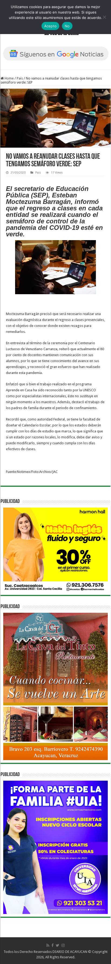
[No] (104, 17)
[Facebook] (52, 945)
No (67, 26)
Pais (20, 78)
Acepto (50, 26)
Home (9, 78)
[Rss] (48, 945)
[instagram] (63, 945)
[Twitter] (57, 945)
